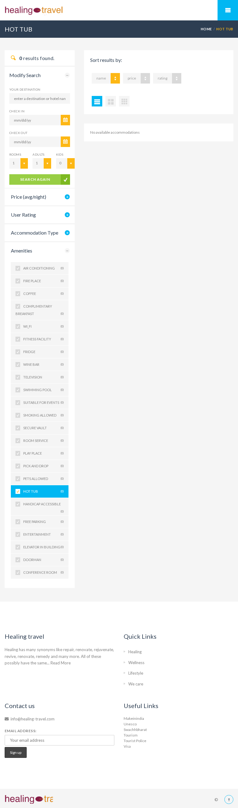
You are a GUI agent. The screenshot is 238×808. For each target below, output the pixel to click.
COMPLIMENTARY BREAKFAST (39, 310)
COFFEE (43, 294)
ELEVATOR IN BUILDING (43, 547)
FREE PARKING (43, 522)
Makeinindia (134, 718)
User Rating (23, 215)
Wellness (136, 662)
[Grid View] (110, 101)
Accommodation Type (34, 232)
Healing (135, 651)
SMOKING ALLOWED (43, 415)
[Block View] (124, 101)
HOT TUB (43, 491)
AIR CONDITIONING (43, 268)
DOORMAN (43, 560)
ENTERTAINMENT (43, 534)
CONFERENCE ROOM (43, 572)
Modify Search (25, 75)
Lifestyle (135, 673)
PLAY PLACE (43, 453)
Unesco (130, 724)
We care (135, 683)
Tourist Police (135, 740)
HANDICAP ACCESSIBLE (43, 506)
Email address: (21, 730)
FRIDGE (43, 352)
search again (35, 179)
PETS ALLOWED (43, 479)
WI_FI (43, 326)
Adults (38, 154)
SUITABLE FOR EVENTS (43, 402)
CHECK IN (16, 111)
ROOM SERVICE (43, 441)
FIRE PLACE (43, 281)
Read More (61, 662)
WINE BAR (43, 364)
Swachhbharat (135, 729)
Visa (127, 746)
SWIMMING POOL (43, 390)
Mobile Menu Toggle (228, 10)
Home (206, 29)
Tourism (131, 735)
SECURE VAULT (43, 428)
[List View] (97, 101)
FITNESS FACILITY (43, 339)
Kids (60, 154)
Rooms (15, 154)
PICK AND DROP (43, 466)
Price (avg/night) (28, 197)
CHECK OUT (18, 133)
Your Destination (24, 89)
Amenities (21, 250)
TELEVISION (43, 377)
